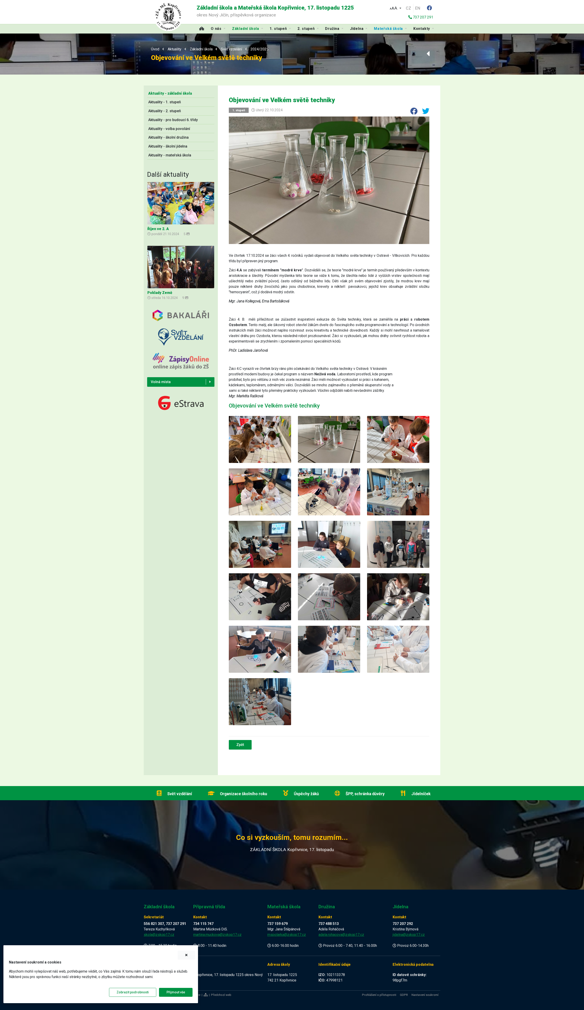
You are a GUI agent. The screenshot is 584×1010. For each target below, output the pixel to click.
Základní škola (201, 49)
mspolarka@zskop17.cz (286, 934)
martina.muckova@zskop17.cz (217, 934)
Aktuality (174, 49)
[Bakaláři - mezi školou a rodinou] (180, 319)
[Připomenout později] (186, 955)
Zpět (240, 745)
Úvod (155, 49)
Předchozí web (221, 995)
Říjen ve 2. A (158, 229)
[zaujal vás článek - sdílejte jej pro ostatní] (412, 112)
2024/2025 (259, 49)
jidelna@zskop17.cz (409, 934)
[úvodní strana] (168, 16)
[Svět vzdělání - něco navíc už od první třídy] (180, 340)
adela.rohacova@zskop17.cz (341, 934)
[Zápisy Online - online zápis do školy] (180, 365)
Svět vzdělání (231, 49)
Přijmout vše (176, 992)
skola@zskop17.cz (159, 934)
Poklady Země (159, 293)
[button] (395, 8)
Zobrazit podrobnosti (133, 992)
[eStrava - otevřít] (180, 402)
